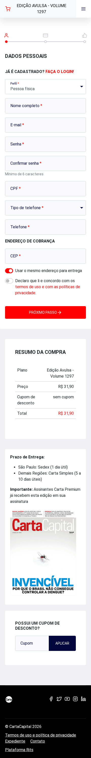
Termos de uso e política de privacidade (40, 735)
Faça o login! (60, 71)
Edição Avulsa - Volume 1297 (41, 8)
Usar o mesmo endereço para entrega (48, 270)
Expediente (15, 741)
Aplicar (62, 643)
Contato (37, 741)
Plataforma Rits (19, 749)
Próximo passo (43, 312)
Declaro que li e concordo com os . (47, 286)
